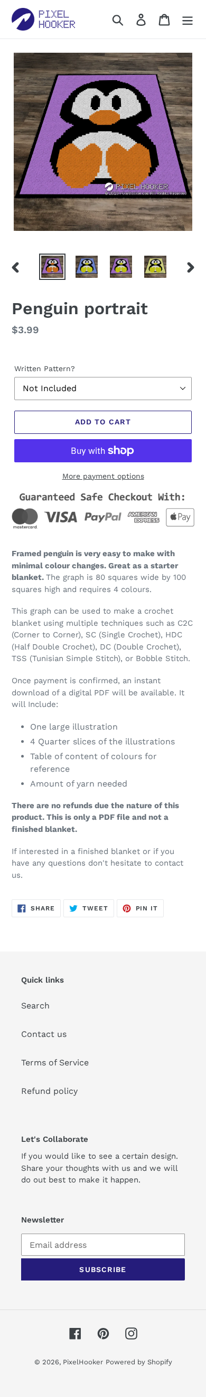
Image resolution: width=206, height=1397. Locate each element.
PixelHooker (83, 1362)
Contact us (44, 1034)
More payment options (103, 476)
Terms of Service (55, 1063)
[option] (52, 267)
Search (35, 1006)
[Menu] (187, 19)
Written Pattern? (44, 368)
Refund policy (49, 1091)
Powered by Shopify (139, 1362)
